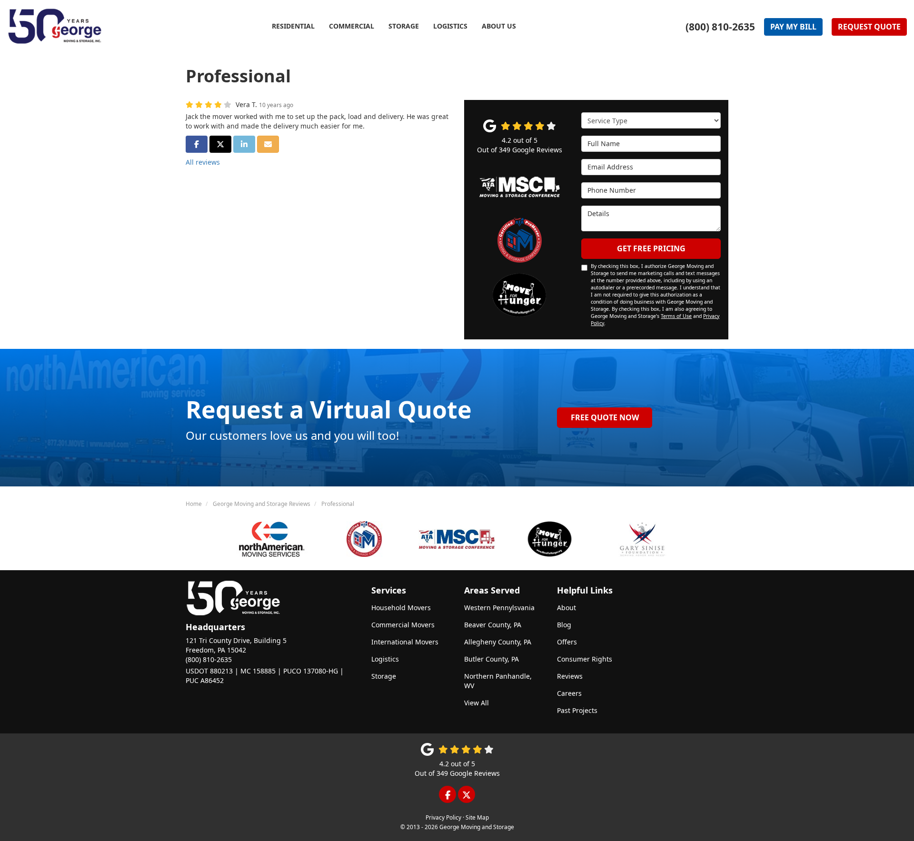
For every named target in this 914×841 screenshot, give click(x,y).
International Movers (404, 641)
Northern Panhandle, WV (498, 681)
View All (476, 702)
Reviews (570, 676)
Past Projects (577, 710)
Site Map (477, 817)
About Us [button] (499, 25)
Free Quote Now (605, 417)
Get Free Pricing (651, 248)
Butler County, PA (491, 658)
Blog (564, 624)
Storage (383, 676)
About (566, 607)
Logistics (385, 658)
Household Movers (401, 607)
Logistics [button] (450, 25)
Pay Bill (793, 26)
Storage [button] (403, 25)
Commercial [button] (351, 25)
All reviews (203, 162)
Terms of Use (676, 316)
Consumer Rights (584, 658)
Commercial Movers (403, 624)
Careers (569, 693)
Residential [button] (293, 25)
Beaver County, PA (492, 624)
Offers (567, 641)
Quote (869, 26)
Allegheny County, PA (497, 641)
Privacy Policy (443, 817)
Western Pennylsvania (499, 607)
